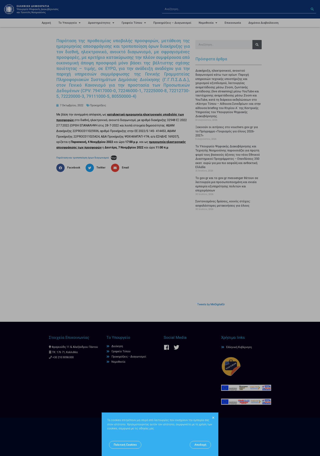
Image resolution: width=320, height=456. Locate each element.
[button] (125, 445)
